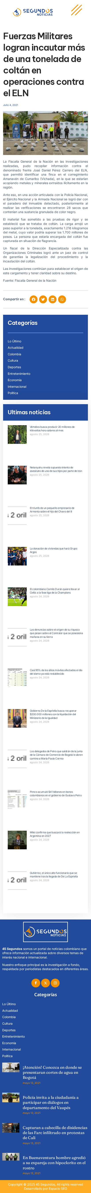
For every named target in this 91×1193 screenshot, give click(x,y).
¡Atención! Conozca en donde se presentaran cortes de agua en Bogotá (52, 1072)
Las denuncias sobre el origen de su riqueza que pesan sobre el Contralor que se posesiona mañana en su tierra (56, 633)
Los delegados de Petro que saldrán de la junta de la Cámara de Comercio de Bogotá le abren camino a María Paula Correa (56, 755)
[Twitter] (45, 983)
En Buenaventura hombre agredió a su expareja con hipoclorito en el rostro (54, 1162)
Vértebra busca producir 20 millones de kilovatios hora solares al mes (52, 428)
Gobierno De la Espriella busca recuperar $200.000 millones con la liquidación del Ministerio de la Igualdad (53, 714)
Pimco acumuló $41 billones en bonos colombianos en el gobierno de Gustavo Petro (56, 793)
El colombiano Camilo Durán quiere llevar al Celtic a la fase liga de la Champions (55, 590)
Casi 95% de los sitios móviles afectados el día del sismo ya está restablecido (56, 672)
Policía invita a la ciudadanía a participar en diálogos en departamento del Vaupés (51, 1102)
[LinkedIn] (55, 983)
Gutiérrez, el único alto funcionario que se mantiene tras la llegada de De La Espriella (54, 874)
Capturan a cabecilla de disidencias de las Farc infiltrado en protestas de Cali (55, 1132)
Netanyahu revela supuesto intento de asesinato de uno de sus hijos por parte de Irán (56, 469)
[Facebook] (35, 983)
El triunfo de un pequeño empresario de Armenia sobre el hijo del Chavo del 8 (52, 509)
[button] (34, 299)
